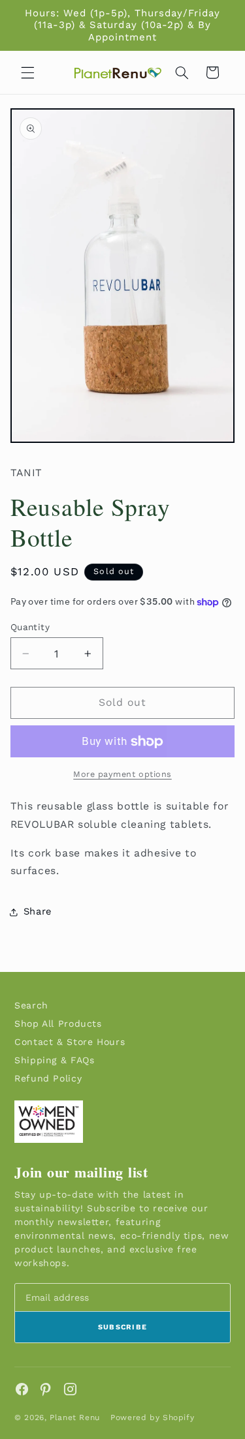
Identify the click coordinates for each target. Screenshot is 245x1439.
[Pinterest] (46, 1389)
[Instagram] (70, 1389)
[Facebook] (21, 1389)
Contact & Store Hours (69, 1042)
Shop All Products (58, 1023)
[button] (27, 72)
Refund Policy (48, 1078)
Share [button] (38, 911)
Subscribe (123, 1327)
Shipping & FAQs (54, 1060)
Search (31, 1005)
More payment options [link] (122, 774)
